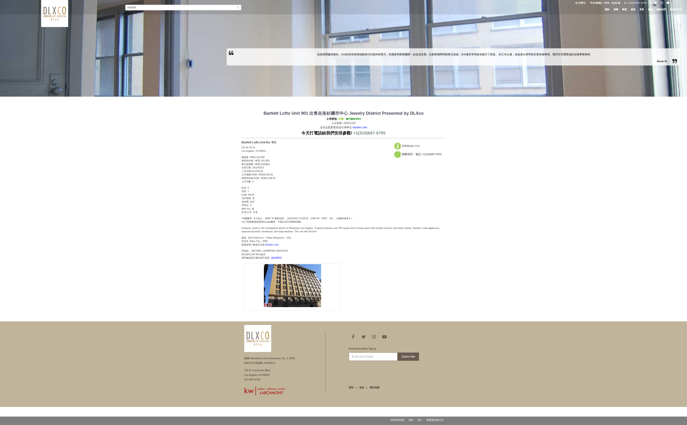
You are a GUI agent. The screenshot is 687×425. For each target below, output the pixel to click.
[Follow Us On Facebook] (650, 2)
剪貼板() (676, 9)
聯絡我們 (661, 9)
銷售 (633, 9)
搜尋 (616, 9)
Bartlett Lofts (360, 127)
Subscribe (408, 356)
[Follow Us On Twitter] (655, 2)
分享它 (582, 2)
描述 (411, 420)
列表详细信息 (397, 420)
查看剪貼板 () (411, 146)
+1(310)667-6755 (636, 2)
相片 (420, 420)
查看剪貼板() (435, 420)
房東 (641, 9)
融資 (650, 9)
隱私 (351, 387)
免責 (361, 387)
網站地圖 (375, 387)
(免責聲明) (276, 257)
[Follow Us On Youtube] (668, 2)
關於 (607, 9)
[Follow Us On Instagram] (662, 2)
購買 (624, 9)
